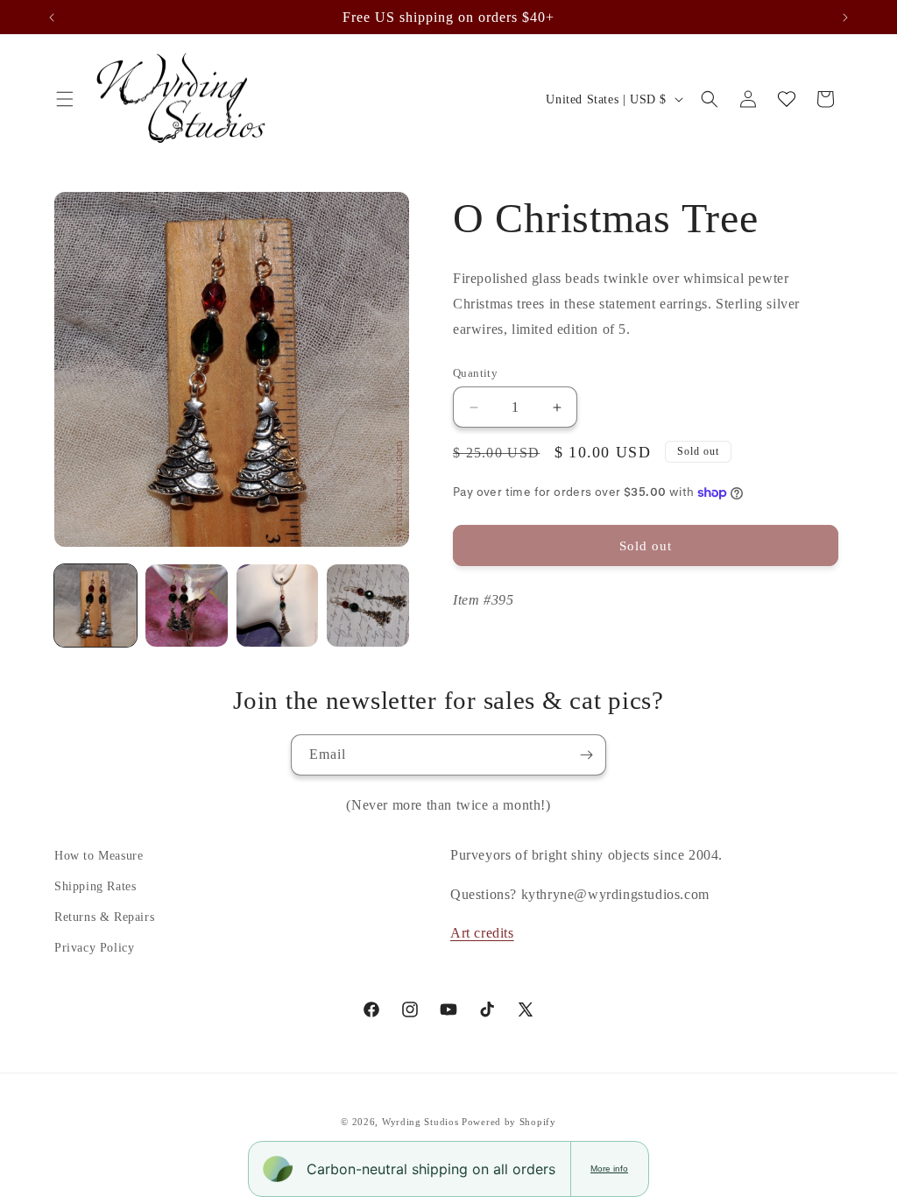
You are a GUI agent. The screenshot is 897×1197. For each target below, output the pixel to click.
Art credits (482, 932)
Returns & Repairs (104, 917)
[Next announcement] (845, 17)
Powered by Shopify (509, 1121)
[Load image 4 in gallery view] (368, 605)
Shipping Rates (95, 886)
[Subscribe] (586, 755)
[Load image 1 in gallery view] (95, 605)
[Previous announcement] (51, 17)
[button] (65, 99)
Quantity (475, 372)
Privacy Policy (94, 947)
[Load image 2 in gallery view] (186, 605)
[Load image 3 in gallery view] (278, 605)
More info (609, 1168)
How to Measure (98, 855)
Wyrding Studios (420, 1121)
